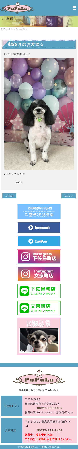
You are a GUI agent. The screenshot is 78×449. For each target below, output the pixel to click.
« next (9, 195)
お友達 (10, 29)
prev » (68, 195)
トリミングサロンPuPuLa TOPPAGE (39, 378)
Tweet (18, 182)
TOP (3, 29)
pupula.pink (27, 447)
